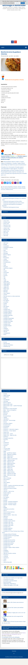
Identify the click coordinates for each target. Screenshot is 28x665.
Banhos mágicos (15, 161)
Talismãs (5, 331)
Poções (5, 297)
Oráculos (5, 489)
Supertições (6, 551)
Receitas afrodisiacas (6, 157)
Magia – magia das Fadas (9, 460)
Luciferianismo (6, 450)
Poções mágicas (7, 492)
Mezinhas (6, 161)
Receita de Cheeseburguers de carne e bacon (13, 202)
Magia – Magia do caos (8, 461)
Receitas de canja (5, 159)
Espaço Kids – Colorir (8, 433)
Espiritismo (5, 436)
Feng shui (5, 266)
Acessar (5, 342)
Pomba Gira (6, 494)
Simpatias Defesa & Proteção (9, 534)
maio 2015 (5, 235)
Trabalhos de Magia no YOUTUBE (10, 585)
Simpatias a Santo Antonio (9, 520)
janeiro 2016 (6, 223)
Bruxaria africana (7, 416)
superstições (6, 330)
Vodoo (4, 559)
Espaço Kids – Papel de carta (9, 435)
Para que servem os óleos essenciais (11, 296)
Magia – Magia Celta (7, 457)
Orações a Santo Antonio (9, 486)
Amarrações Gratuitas (8, 247)
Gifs (4, 269)
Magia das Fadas (8, 164)
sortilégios (5, 328)
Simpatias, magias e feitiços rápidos (11, 547)
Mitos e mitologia (7, 478)
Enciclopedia (6, 426)
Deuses (5, 421)
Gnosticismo (6, 442)
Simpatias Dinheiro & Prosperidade (11, 535)
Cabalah (5, 417)
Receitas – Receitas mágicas (9, 504)
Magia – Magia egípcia (8, 464)
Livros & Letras (6, 448)
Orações (5, 294)
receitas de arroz (9, 189)
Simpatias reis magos (8, 321)
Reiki (4, 506)
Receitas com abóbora (17, 157)
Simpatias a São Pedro (8, 525)
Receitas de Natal (5, 156)
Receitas (12, 156)
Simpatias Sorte (6, 546)
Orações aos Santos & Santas (9, 488)
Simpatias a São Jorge (8, 523)
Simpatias (5, 308)
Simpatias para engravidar (11, 173)
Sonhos (5, 327)
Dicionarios (5, 260)
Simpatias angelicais (11, 171)
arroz (4, 186)
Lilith (4, 278)
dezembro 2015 (6, 225)
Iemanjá (5, 274)
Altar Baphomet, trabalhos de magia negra (12, 577)
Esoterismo (5, 427)
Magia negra (6, 288)
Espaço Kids (6, 432)
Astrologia (5, 401)
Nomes (5, 481)
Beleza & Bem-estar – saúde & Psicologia (12, 405)
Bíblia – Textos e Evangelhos (9, 410)
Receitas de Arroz (21, 154)
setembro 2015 (6, 229)
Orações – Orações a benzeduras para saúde (13, 485)
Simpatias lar (6, 316)
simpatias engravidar (8, 315)
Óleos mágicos (6, 482)
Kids (4, 277)
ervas (4, 263)
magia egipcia (6, 284)
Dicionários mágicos (7, 423)
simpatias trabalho (7, 325)
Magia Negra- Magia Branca (9, 583)
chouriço (19, 186)
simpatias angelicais (7, 311)
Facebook (14, 651)
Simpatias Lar (6, 538)
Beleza (9, 161)
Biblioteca (5, 413)
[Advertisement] (14, 26)
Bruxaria (5, 414)
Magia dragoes (6, 282)
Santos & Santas (7, 513)
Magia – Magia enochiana (9, 466)
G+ (14, 653)
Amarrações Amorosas (8, 579)
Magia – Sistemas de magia (9, 475)
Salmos (5, 305)
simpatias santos (7, 322)
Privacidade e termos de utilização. (11, 637)
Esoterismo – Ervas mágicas (9, 430)
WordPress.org (6, 346)
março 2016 (6, 220)
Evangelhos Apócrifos (8, 438)
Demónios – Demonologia (9, 420)
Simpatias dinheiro (7, 313)
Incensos (5, 275)
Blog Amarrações (7, 582)
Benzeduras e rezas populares (10, 408)
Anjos (10, 163)
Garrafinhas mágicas (7, 268)
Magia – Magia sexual (8, 470)
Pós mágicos (6, 300)
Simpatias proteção (7, 319)
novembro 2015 (6, 226)
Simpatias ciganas (19, 167)
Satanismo (5, 516)
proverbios (5, 302)
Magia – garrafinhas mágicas (9, 453)
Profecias (5, 498)
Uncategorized (6, 333)
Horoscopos (15, 164)
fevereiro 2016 (6, 222)
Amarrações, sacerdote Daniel (10, 580)
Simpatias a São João (8, 522)
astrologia (5, 253)
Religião (5, 507)
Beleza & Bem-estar (7, 404)
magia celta (6, 281)
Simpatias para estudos (8, 543)
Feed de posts (6, 343)
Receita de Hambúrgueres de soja (11, 207)
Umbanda (5, 556)
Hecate (5, 271)
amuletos (5, 248)
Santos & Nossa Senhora (8, 512)
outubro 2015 (6, 228)
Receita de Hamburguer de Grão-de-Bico (12, 201)
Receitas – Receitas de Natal (9, 503)
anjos (4, 250)
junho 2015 (5, 234)
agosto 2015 (6, 231)
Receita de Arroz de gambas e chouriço (13, 188)
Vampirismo (6, 557)
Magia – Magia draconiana (9, 463)
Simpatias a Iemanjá (9, 170)
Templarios (5, 554)
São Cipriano (6, 306)
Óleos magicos (6, 293)
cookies (5, 259)
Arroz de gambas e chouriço (11, 186)
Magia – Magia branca (8, 455)
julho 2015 (5, 232)
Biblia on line (6, 411)
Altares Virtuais (6, 395)
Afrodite (7, 163)
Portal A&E (5, 299)
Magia (4, 451)
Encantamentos (22, 164)
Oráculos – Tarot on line (8, 491)
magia (4, 279)
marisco (2, 188)
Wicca (2, 168)
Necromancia (6, 479)
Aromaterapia (6, 399)
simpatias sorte (6, 324)
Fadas (4, 265)
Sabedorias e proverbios (8, 509)
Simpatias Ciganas (7, 312)
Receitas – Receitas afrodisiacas (10, 501)
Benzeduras (6, 257)
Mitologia (5, 291)
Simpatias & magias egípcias (10, 168)
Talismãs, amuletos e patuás (9, 553)
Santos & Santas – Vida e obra (10, 514)
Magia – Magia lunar (7, 467)
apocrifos (5, 251)
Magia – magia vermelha (8, 472)
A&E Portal (5, 243)
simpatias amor (6, 309)
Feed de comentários (8, 345)
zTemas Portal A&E (7, 562)
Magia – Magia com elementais (10, 458)
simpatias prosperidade (8, 318)
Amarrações (12, 167)
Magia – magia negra (8, 469)
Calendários (6, 419)
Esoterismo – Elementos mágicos (10, 429)
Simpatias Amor (4, 167)
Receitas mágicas (22, 156)
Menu (2, 47)
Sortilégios (5, 550)
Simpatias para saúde (8, 544)
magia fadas (6, 285)
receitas (17, 55)
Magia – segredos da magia (9, 473)
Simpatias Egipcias (7, 537)
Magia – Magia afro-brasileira (9, 454)
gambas (23, 186)
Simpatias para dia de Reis (9, 540)
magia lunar (6, 287)
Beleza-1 (5, 407)
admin (11, 55)
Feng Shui (19, 173)
